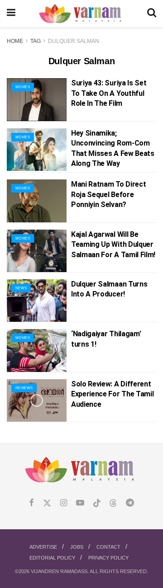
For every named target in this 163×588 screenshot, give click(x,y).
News (21, 288)
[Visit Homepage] (81, 13)
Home (15, 41)
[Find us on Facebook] (31, 503)
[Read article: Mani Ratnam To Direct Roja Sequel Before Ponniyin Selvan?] (37, 200)
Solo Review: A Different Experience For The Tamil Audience (112, 394)
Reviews (24, 388)
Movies (22, 87)
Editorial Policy (52, 557)
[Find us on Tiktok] (97, 503)
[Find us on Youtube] (80, 503)
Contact (108, 547)
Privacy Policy (108, 557)
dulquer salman (73, 41)
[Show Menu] (11, 13)
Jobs (76, 547)
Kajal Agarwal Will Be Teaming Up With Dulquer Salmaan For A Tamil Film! (113, 244)
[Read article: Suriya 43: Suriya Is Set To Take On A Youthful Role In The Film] (37, 99)
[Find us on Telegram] (130, 503)
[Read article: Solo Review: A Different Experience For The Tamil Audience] (37, 400)
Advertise (43, 547)
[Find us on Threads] (113, 503)
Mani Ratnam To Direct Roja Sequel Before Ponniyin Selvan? (108, 194)
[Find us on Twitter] (47, 503)
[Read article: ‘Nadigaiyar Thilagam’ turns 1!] (37, 350)
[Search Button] (151, 13)
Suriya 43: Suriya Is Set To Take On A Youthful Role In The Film (108, 93)
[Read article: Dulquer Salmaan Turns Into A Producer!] (37, 300)
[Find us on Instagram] (63, 503)
